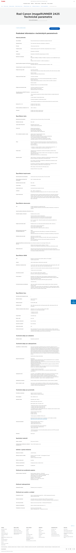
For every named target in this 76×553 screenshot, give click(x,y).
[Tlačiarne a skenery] (40, 3)
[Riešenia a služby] (46, 3)
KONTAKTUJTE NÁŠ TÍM (54, 28)
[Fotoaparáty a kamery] (30, 3)
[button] (73, 302)
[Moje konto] (74, 1)
